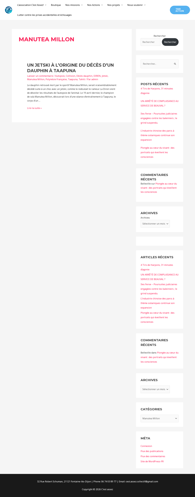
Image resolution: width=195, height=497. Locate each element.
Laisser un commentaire (40, 75)
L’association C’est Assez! (30, 5)
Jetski (105, 75)
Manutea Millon (35, 79)
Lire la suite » (34, 108)
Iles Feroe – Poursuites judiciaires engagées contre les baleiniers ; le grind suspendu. (159, 118)
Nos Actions (93, 5)
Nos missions (72, 5)
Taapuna (73, 79)
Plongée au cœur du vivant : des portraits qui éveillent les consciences (157, 152)
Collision (70, 75)
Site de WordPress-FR (152, 461)
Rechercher (160, 35)
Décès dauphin (84, 75)
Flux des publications (152, 451)
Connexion (146, 446)
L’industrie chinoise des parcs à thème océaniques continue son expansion (158, 135)
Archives (145, 217)
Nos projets (113, 5)
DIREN (97, 75)
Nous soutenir (135, 5)
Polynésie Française (56, 79)
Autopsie (60, 75)
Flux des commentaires (153, 456)
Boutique (56, 5)
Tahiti (82, 79)
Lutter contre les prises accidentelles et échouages (44, 15)
